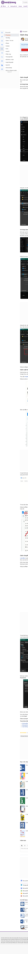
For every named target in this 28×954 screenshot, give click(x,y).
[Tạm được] (22, 732)
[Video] (2, 61)
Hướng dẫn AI (13, 6)
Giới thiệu (3, 937)
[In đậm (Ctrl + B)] (25, 845)
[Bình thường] (23, 732)
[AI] (2, 33)
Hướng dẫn (16, 937)
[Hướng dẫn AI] (2, 41)
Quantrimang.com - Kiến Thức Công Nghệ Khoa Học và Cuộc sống (9, 2)
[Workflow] (2, 45)
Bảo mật (11, 937)
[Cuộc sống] (2, 65)
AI (8, 6)
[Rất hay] (25, 732)
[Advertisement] (9, 81)
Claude (20, 6)
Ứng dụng (20, 937)
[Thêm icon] (22, 845)
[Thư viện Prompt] (2, 37)
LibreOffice (22, 558)
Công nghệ (24, 31)
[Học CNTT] (2, 53)
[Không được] (20, 732)
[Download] (2, 57)
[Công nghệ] (2, 49)
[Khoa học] (2, 69)
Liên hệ (24, 937)
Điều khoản (7, 937)
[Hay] (24, 732)
